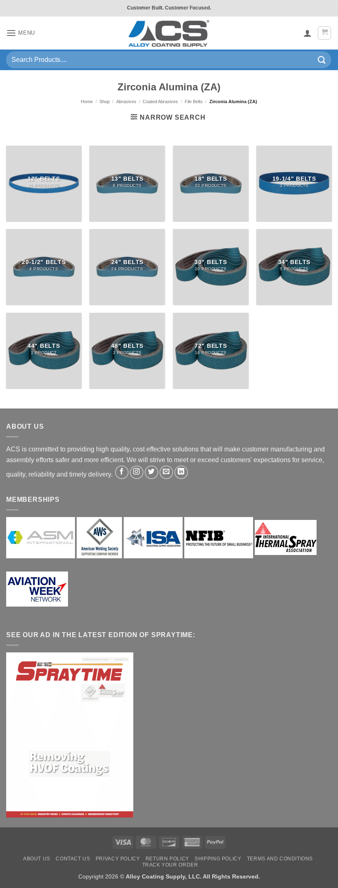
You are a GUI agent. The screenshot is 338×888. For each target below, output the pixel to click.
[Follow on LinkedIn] (181, 472)
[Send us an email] (166, 472)
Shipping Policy (218, 859)
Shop (104, 101)
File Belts (194, 101)
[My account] (307, 33)
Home (87, 101)
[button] (20, 33)
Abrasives (126, 101)
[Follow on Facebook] (122, 472)
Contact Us (73, 859)
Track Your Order (170, 865)
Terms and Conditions (280, 859)
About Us (36, 859)
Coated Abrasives (160, 101)
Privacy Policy (118, 859)
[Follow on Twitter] (151, 472)
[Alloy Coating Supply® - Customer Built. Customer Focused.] (169, 33)
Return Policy (167, 859)
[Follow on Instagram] (136, 472)
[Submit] (322, 60)
